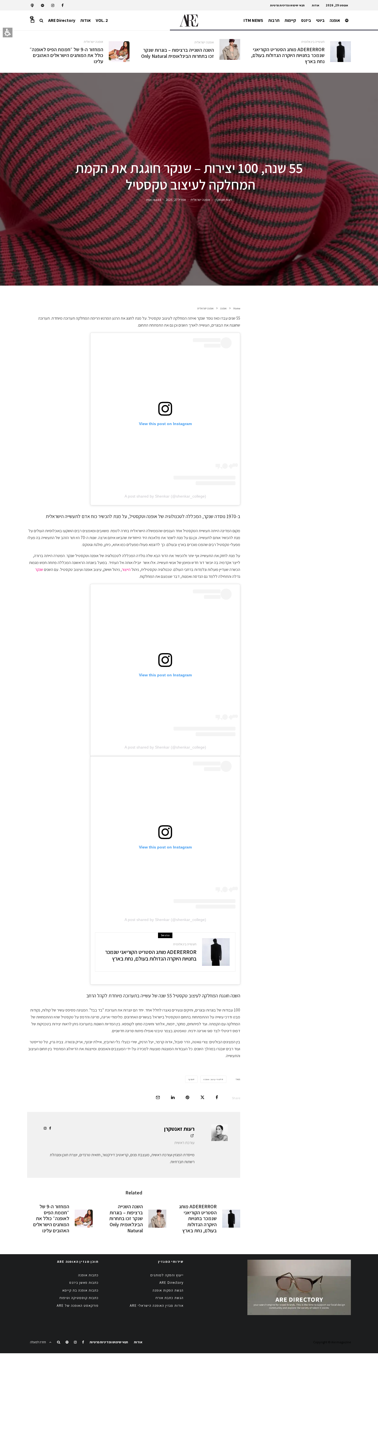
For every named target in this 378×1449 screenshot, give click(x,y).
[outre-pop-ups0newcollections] (119, 51)
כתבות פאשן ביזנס (84, 1282)
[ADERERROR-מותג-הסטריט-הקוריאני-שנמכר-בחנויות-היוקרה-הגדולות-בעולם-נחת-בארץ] (340, 51)
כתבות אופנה (88, 1275)
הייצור (126, 569)
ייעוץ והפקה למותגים (166, 1275)
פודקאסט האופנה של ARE (78, 1305)
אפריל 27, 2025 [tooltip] (176, 199)
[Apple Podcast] (32, 5)
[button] (41, 20)
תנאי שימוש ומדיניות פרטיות (287, 5)
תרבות (273, 20)
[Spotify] (42, 5)
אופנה (335, 20)
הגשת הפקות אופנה (167, 1290)
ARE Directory (61, 20)
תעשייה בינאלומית (313, 42)
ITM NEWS (253, 20)
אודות (315, 5)
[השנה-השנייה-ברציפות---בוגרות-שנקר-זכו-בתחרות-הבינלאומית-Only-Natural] (229, 49)
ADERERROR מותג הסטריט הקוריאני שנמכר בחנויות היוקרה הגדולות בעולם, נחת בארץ (288, 55)
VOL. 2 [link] (102, 20)
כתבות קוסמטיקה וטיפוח (79, 1297)
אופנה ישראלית (204, 42)
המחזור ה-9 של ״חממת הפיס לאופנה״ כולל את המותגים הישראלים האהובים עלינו (66, 55)
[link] (62, 5)
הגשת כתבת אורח (169, 1297)
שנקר (39, 569)
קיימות (290, 20)
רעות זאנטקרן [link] (223, 199)
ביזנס (306, 20)
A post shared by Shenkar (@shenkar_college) (165, 496)
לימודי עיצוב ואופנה (212, 1079)
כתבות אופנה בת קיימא (80, 1290)
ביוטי (320, 20)
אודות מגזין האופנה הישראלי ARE (156, 1305)
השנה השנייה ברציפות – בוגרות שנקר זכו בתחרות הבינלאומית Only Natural (177, 53)
